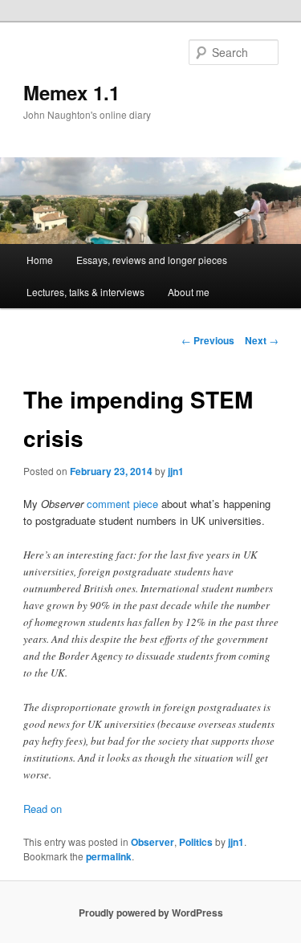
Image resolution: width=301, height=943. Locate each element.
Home (39, 259)
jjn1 (176, 471)
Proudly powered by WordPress (151, 912)
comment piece (122, 503)
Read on (42, 808)
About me (188, 292)
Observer (152, 842)
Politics (196, 842)
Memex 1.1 (71, 92)
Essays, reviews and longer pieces (151, 259)
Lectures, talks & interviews (85, 292)
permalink (109, 856)
